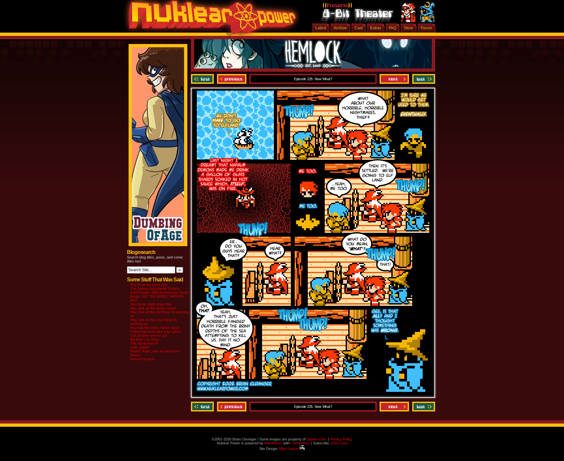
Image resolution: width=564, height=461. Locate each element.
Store (408, 28)
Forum (426, 28)
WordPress (273, 443)
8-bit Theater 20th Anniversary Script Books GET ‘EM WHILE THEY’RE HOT (159, 296)
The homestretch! (144, 343)
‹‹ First (203, 78)
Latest (320, 28)
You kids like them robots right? (155, 328)
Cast (358, 28)
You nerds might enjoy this (151, 304)
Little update (139, 347)
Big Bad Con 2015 (144, 339)
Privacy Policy (341, 439)
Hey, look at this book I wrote (153, 308)
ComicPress (300, 443)
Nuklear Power (210, 19)
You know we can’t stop (148, 285)
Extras (375, 28)
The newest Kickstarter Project (154, 288)
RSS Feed (339, 443)
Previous (231, 78)
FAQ (392, 28)
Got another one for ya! (148, 335)
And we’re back (142, 359)
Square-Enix (316, 439)
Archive (340, 28)
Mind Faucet (289, 449)
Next (394, 78)
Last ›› (423, 78)
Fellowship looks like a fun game (155, 332)
